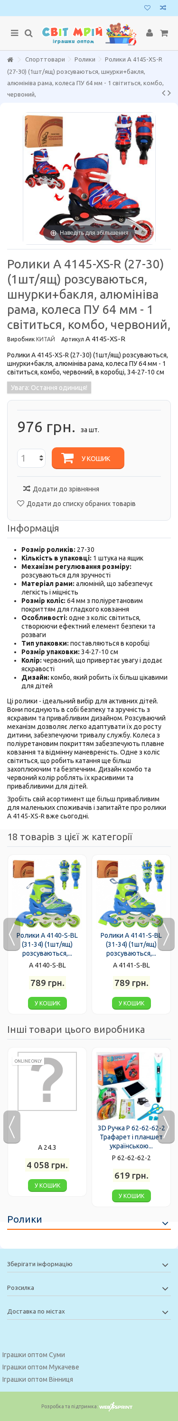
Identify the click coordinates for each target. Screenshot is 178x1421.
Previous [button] (11, 934)
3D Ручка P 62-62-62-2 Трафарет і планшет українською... (131, 1137)
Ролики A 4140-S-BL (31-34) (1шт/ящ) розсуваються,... (47, 944)
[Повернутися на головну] (10, 60)
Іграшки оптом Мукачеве (40, 1367)
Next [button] (166, 934)
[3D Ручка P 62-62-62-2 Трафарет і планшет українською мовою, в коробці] (131, 1086)
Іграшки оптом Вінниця (37, 1379)
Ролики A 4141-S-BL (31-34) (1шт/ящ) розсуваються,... (131, 944)
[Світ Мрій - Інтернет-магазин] (89, 33)
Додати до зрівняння (66, 489)
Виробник (21, 339)
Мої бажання (147, 8)
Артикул (72, 339)
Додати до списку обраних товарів (81, 503)
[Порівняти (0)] (163, 8)
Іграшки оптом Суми (33, 1355)
